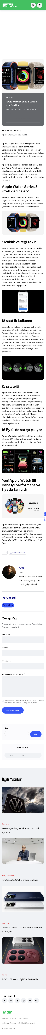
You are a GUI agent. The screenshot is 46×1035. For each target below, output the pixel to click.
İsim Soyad (7, 634)
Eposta (5, 647)
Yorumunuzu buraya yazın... (13, 674)
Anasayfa (6, 130)
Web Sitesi (6, 661)
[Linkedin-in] (30, 1000)
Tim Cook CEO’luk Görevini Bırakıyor (20, 880)
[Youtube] (36, 1000)
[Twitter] (4, 1000)
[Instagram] (10, 1000)
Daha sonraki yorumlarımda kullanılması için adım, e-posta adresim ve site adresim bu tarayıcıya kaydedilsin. (24, 701)
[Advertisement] (23, 35)
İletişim (5, 1018)
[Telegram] (23, 1000)
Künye (13, 1018)
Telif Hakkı (23, 1018)
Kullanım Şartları (9, 1023)
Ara (6, 728)
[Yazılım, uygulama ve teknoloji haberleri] (10, 5)
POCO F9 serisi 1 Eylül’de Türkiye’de (20, 979)
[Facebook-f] (17, 1000)
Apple (9, 118)
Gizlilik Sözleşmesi (26, 1023)
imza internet (9, 1028)
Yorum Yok (9, 114)
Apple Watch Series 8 (23, 118)
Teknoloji (17, 130)
